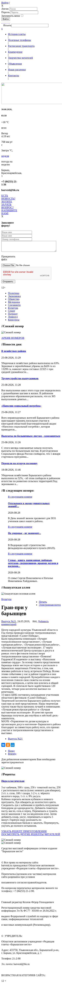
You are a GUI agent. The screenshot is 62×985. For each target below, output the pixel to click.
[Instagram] (9, 22)
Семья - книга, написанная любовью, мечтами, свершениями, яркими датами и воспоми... (33, 563)
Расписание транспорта (21, 46)
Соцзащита (14, 305)
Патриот (13, 313)
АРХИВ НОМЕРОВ (12, 338)
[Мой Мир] (13, 745)
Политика (13, 293)
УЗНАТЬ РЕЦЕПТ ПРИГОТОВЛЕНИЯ (24, 831)
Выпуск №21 (8, 621)
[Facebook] (1, 22)
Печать (43, 601)
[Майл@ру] (4, 22)
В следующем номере (20, 496)
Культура (13, 308)
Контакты (13, 75)
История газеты (17, 34)
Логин (5, 8)
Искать (7, 25)
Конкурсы (13, 319)
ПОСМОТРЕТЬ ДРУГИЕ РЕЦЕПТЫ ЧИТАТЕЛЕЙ (30, 834)
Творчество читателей (20, 57)
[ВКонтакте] (3, 745)
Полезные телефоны (19, 40)
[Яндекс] (8, 22)
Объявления (15, 63)
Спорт (11, 310)
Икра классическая (12, 781)
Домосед (13, 316)
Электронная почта (50, 604)
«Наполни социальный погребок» (21, 405)
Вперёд (12, 753)
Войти (5, 2)
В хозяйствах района (13, 351)
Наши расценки (17, 69)
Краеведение (15, 51)
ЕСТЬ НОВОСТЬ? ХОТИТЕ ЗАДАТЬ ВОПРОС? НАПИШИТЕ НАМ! (9, 204)
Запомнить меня (10, 15)
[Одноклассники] (5, 22)
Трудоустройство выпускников (20, 378)
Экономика (14, 296)
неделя (5, 156)
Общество (13, 299)
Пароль (5, 12)
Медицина (14, 302)
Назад (11, 750)
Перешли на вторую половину (19, 463)
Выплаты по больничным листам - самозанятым (30, 436)
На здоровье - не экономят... (24, 533)
